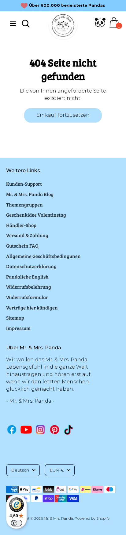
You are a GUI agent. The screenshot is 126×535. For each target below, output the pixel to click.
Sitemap (15, 317)
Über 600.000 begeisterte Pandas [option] (67, 5)
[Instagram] (40, 429)
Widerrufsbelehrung (28, 286)
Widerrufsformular (27, 297)
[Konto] (100, 26)
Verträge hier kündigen (32, 307)
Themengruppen (24, 204)
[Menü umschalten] (13, 23)
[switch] (16, 523)
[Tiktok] (69, 430)
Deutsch (20, 470)
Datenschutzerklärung (31, 266)
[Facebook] (11, 429)
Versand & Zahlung (27, 235)
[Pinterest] (54, 429)
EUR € (57, 470)
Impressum (18, 328)
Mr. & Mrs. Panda (58, 518)
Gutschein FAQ (22, 245)
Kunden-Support (24, 183)
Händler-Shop (21, 225)
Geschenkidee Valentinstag (36, 214)
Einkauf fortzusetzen (63, 115)
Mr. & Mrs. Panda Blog (30, 194)
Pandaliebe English (27, 276)
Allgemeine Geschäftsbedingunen (43, 256)
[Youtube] (26, 429)
